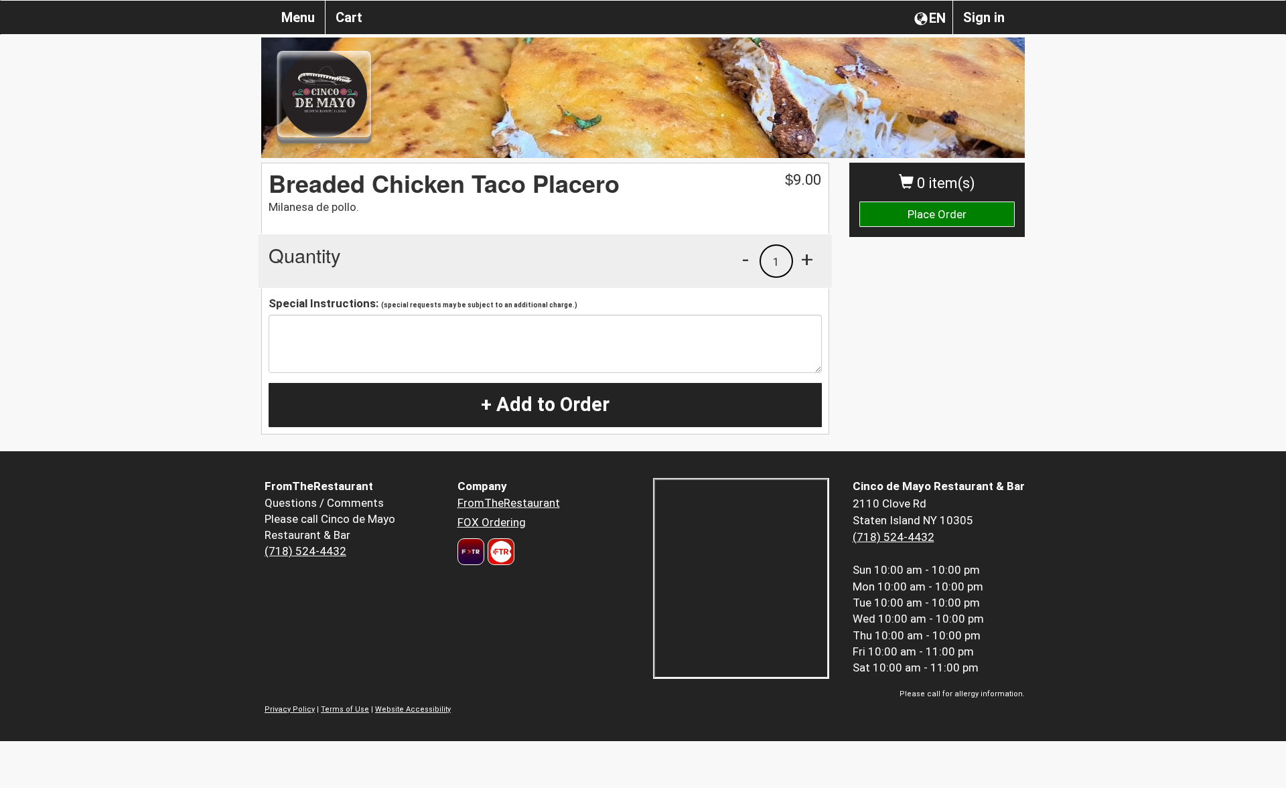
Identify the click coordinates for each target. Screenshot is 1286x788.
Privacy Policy (290, 709)
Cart (349, 17)
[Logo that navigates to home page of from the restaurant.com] (470, 551)
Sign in (984, 17)
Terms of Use (345, 709)
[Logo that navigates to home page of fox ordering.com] (499, 551)
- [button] (745, 259)
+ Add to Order (545, 404)
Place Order (937, 214)
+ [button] (807, 259)
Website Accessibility (413, 709)
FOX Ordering (491, 522)
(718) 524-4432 (305, 551)
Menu (298, 17)
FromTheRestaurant (508, 502)
